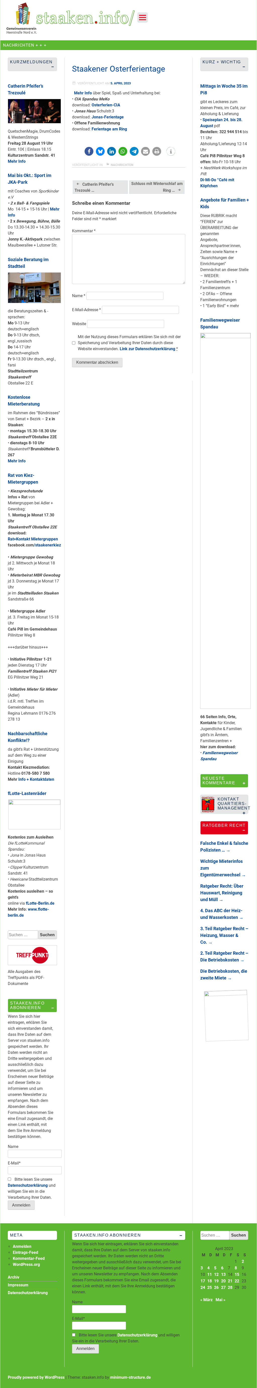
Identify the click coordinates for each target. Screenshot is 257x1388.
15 (237, 1274)
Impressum (18, 1285)
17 (203, 1281)
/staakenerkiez (47, 545)
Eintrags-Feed (25, 1252)
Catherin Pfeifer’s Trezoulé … (94, 187)
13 (223, 1274)
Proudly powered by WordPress (36, 1377)
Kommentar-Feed (29, 1258)
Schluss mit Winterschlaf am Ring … (157, 187)
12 (216, 1274)
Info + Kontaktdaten (36, 779)
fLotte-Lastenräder (27, 793)
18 (209, 1281)
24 (203, 1287)
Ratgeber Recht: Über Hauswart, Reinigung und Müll (221, 892)
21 (230, 1281)
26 (216, 1287)
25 (209, 1287)
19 (216, 1281)
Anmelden (22, 1246)
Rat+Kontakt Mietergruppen (33, 539)
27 (223, 1287)
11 (209, 1274)
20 (223, 1281)
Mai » (220, 1299)
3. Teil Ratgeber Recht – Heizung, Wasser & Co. (224, 935)
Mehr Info (83, 93)
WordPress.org (26, 1264)
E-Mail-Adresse (86, 309)
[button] (89, 151)
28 (230, 1287)
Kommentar (84, 231)
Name (78, 295)
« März (206, 1299)
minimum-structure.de (130, 1377)
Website (79, 323)
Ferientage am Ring (109, 129)
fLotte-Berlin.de (40, 903)
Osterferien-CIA (106, 105)
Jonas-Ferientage (108, 117)
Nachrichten (122, 165)
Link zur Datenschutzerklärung (147, 348)
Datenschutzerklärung (28, 1185)
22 (237, 1281)
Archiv (13, 1277)
